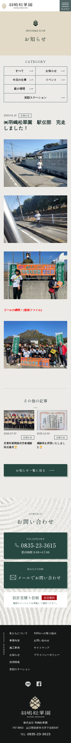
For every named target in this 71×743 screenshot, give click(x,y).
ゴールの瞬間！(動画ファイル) (23, 309)
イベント (51, 79)
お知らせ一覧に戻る (31, 470)
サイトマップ (41, 647)
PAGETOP (3, 649)
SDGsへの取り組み (45, 633)
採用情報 (14, 662)
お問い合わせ (41, 640)
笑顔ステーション (35, 97)
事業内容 (14, 640)
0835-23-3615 (39, 734)
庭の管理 (19, 88)
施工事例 (14, 647)
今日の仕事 (20, 79)
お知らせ (51, 70)
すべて (20, 70)
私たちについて (18, 633)
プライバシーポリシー (47, 654)
